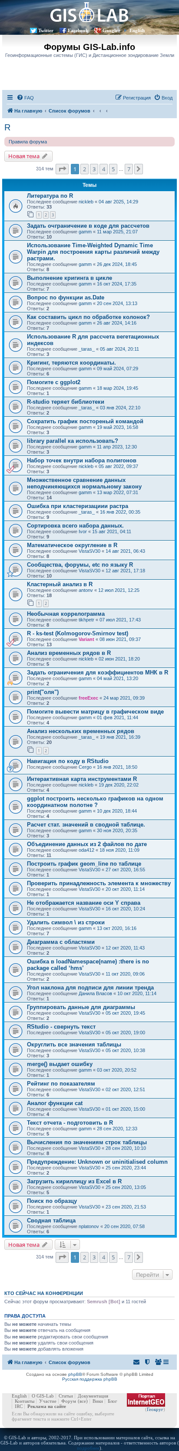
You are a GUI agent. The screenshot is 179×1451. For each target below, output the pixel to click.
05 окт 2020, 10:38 (125, 1050)
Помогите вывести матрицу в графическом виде (95, 711)
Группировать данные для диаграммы (81, 1007)
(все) (83, 1401)
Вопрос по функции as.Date (65, 297)
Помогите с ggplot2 (53, 382)
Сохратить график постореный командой (85, 421)
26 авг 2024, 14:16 (116, 322)
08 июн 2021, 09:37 (120, 639)
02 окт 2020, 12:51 (125, 1089)
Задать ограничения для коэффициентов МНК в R (97, 672)
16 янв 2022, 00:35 (120, 512)
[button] (62, 169)
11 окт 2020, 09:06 (125, 973)
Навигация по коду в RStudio (68, 761)
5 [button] (113, 169)
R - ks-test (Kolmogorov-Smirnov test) (77, 633)
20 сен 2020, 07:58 (124, 1226)
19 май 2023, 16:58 (117, 427)
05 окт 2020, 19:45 (125, 1013)
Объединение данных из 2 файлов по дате (87, 844)
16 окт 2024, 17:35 (116, 283)
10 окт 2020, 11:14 (136, 993)
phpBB (75, 1374)
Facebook (78, 30)
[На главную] (89, 12)
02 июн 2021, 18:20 (119, 658)
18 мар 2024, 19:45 (117, 388)
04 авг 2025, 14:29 (118, 201)
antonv (86, 590)
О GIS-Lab (43, 1395)
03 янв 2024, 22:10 (120, 407)
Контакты (24, 1401)
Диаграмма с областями (61, 942)
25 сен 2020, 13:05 (126, 1187)
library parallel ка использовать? (72, 441)
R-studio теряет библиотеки (65, 401)
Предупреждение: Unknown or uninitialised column (97, 1162)
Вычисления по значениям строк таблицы (87, 1142)
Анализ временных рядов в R (69, 653)
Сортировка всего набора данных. (75, 525)
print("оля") (43, 692)
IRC (19, 1406)
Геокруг (155, 1409)
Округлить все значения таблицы (74, 1044)
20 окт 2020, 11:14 (125, 889)
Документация (93, 1395)
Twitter (45, 30)
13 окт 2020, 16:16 (116, 928)
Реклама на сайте (46, 1406)
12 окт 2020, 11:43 (125, 947)
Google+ (111, 30)
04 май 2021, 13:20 (117, 678)
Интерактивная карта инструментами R (82, 779)
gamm (85, 231)
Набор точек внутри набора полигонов (81, 460)
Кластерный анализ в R (60, 584)
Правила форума (28, 141)
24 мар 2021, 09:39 (124, 698)
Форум (68, 1401)
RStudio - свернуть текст (61, 1026)
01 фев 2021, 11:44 (117, 717)
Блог (112, 1401)
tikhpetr (86, 619)
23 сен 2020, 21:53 (126, 1206)
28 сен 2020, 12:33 (117, 1128)
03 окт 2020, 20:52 (116, 1069)
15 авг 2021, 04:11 (111, 531)
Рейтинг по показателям (61, 1083)
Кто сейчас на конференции (43, 1293)
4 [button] (103, 169)
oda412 (86, 850)
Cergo (85, 767)
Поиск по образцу (52, 1201)
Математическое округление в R (72, 545)
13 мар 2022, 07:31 (117, 492)
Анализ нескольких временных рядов (80, 731)
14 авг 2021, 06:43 (125, 551)
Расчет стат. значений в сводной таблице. (86, 824)
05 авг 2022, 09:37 (118, 466)
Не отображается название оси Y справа (83, 903)
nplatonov (89, 1226)
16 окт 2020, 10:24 (125, 908)
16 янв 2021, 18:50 (117, 767)
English (137, 30)
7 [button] (128, 169)
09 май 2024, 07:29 (117, 368)
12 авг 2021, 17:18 (125, 570)
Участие (47, 1401)
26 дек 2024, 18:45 (117, 264)
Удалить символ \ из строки (66, 922)
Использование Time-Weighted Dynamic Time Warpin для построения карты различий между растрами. (93, 252)
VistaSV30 (89, 551)
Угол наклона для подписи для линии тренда (90, 987)
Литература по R (50, 196)
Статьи (66, 1395)
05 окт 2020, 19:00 (125, 1032)
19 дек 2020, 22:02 (119, 784)
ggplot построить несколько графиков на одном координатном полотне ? (95, 801)
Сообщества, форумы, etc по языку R (80, 564)
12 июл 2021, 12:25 (118, 590)
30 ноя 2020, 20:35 (117, 830)
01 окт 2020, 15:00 (125, 1109)
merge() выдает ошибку (60, 1064)
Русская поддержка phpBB (89, 1379)
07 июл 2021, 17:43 (120, 619)
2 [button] (84, 169)
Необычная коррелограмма (66, 614)
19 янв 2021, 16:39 (120, 737)
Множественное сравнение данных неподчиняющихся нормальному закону (84, 483)
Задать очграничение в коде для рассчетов (88, 225)
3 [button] (94, 169)
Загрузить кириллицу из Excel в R (74, 1181)
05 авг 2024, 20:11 (119, 349)
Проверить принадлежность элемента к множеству (99, 883)
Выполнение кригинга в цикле (69, 278)
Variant (86, 639)
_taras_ (87, 349)
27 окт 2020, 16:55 (125, 869)
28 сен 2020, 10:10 (126, 1148)
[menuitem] (25, 98)
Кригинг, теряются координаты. (71, 362)
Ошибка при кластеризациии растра (77, 506)
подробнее (88, 1448)
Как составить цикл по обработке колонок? (88, 317)
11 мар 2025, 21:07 (117, 231)
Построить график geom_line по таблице (84, 863)
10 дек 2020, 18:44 (117, 810)
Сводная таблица (51, 1220)
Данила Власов (95, 993)
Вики (98, 1401)
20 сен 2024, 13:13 (117, 303)
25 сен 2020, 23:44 (126, 1167)
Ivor (83, 531)
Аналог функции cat (55, 1103)
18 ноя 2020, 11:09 (119, 850)
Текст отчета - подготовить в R (70, 1122)
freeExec (88, 698)
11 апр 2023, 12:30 (117, 446)
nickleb (86, 201)
